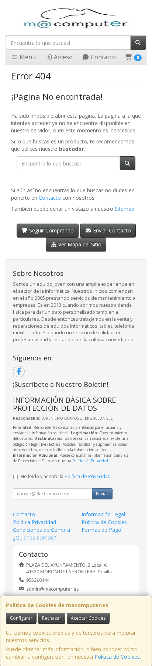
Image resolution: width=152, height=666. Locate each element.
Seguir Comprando (51, 230)
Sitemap (124, 208)
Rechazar (51, 618)
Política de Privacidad (90, 460)
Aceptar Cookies (88, 618)
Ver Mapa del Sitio (79, 244)
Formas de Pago (101, 529)
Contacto (102, 57)
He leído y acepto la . (66, 476)
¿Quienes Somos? (34, 537)
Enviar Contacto (111, 230)
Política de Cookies (117, 656)
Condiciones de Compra (41, 529)
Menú (27, 57)
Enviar (102, 494)
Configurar (21, 618)
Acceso (62, 57)
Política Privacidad (34, 522)
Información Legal (103, 514)
